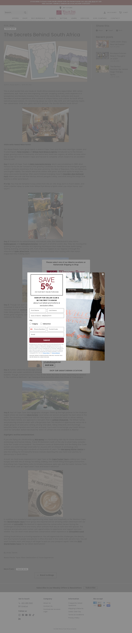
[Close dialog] (103, 274)
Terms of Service (56, 353)
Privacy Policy (46, 353)
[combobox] (31, 329)
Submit (46, 340)
